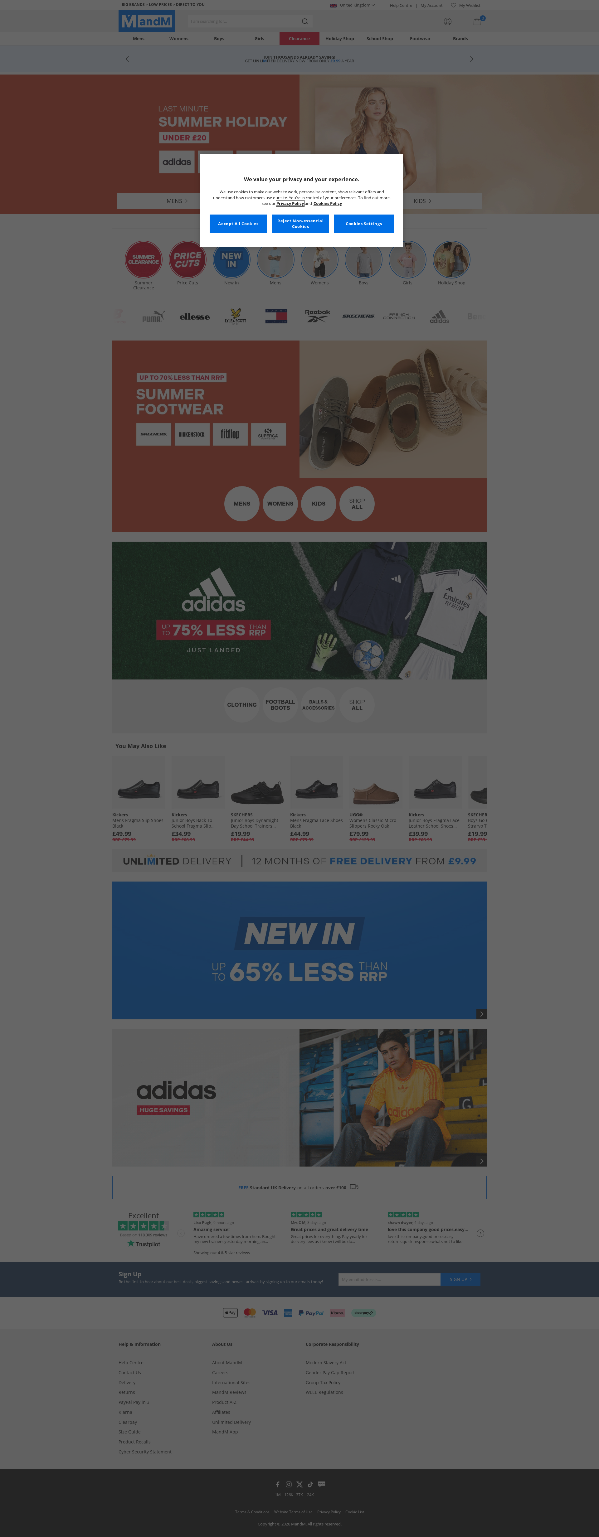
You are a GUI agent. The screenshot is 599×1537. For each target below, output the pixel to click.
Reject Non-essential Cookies (300, 223)
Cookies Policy (328, 203)
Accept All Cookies (238, 223)
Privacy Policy (290, 203)
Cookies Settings (364, 223)
